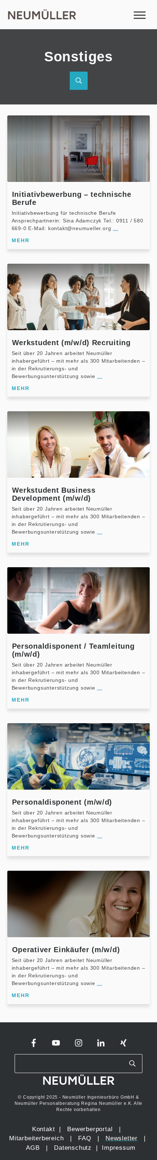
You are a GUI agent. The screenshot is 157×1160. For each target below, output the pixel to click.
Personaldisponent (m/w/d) (62, 802)
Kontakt (43, 1129)
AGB (32, 1147)
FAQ (84, 1138)
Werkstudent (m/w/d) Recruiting (71, 343)
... (115, 228)
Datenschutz (74, 1147)
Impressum (118, 1147)
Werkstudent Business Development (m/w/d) (54, 494)
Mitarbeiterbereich (37, 1138)
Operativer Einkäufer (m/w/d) (66, 950)
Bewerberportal (89, 1129)
